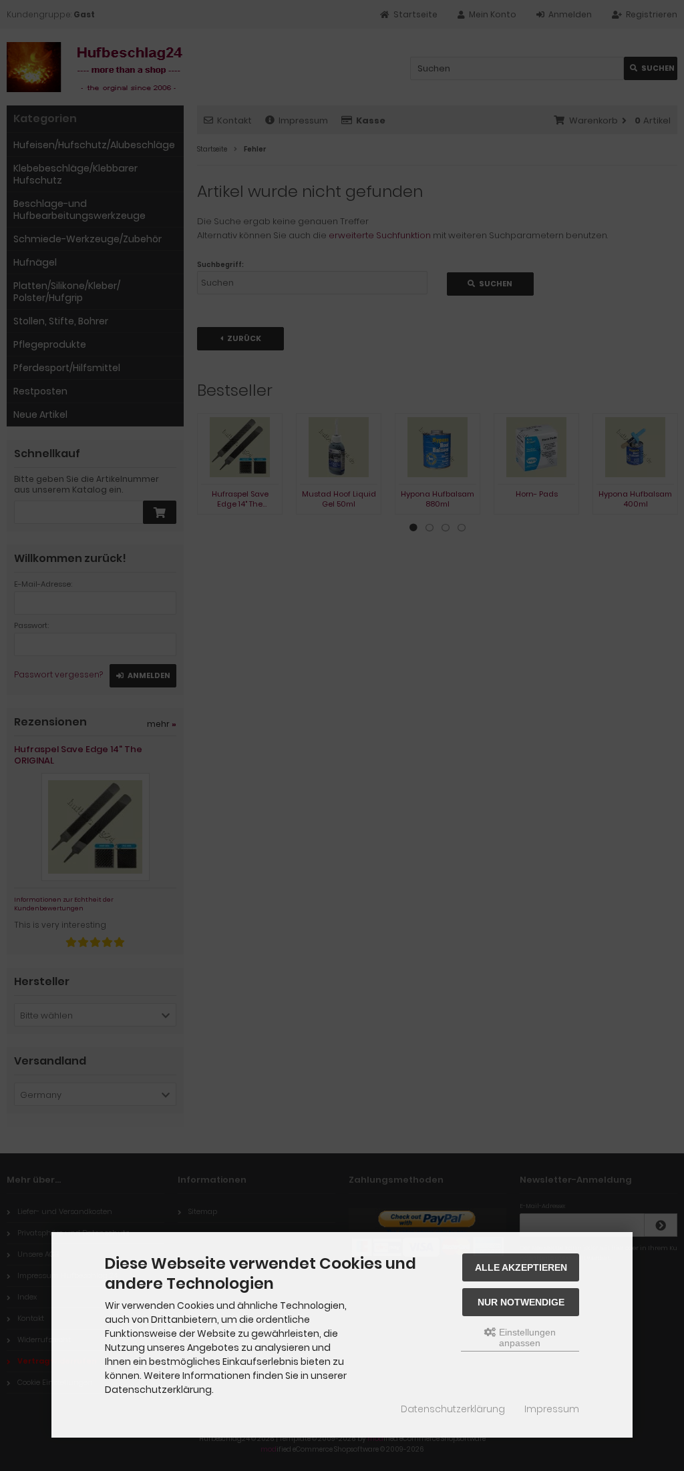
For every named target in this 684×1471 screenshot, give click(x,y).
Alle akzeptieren (521, 1267)
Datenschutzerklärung (453, 1409)
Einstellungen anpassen (526, 1337)
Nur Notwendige (521, 1302)
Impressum (551, 1409)
